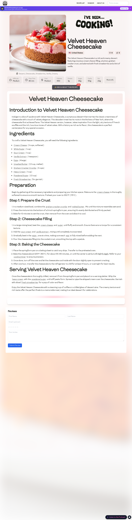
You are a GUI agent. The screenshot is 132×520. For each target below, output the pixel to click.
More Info (110, 80)
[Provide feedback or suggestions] (129, 517)
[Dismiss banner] (130, 8)
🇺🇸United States (76, 53)
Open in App (124, 8)
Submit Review (14, 345)
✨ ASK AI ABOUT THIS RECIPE (66, 87)
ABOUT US (100, 3)
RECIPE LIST (81, 3)
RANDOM (91, 3)
